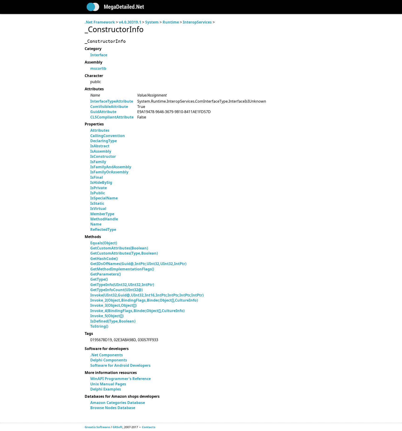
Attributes (99, 130)
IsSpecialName (104, 198)
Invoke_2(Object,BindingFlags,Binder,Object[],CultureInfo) (144, 300)
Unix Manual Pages (108, 384)
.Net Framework (100, 22)
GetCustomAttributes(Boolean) (119, 248)
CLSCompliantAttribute (112, 117)
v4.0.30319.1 (130, 22)
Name (95, 224)
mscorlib (98, 68)
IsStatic (97, 203)
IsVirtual (98, 208)
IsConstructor (103, 156)
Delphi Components (108, 360)
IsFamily (98, 161)
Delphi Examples (105, 389)
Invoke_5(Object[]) (107, 315)
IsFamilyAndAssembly (110, 166)
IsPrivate (98, 187)
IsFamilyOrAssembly (109, 172)
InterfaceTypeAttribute (111, 101)
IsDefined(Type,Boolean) (112, 321)
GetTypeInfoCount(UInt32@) (116, 289)
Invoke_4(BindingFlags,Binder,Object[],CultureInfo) (137, 310)
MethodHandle (104, 219)
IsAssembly (100, 151)
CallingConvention (107, 135)
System (152, 22)
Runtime (171, 22)
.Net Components (106, 354)
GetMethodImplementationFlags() (122, 269)
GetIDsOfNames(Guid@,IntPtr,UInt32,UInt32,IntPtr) (138, 263)
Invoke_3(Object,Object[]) (113, 305)
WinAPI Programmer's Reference (120, 378)
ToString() (99, 326)
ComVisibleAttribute (109, 106)
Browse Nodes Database (112, 407)
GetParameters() (105, 274)
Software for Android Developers (120, 365)
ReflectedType (103, 229)
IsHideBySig (101, 182)
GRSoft (118, 427)
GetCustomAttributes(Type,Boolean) (124, 253)
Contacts (148, 427)
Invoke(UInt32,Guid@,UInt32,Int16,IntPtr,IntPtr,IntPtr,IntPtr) (147, 295)
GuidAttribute (103, 111)
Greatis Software (97, 427)
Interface (98, 54)
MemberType (102, 213)
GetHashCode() (104, 258)
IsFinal (96, 177)
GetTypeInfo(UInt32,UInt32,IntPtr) (122, 284)
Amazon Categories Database (117, 402)
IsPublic (97, 192)
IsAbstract (99, 145)
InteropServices (197, 22)
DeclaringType (103, 140)
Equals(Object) (103, 243)
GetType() (99, 279)
